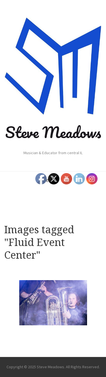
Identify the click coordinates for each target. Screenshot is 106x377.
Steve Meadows (53, 132)
